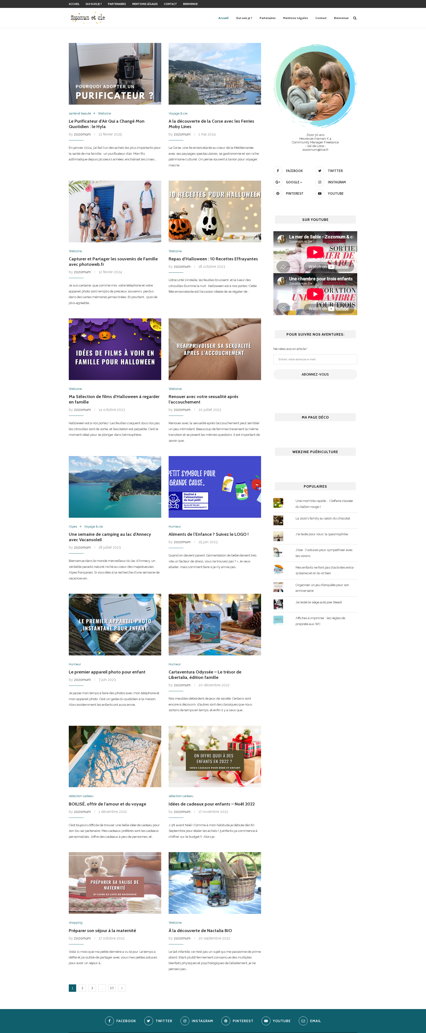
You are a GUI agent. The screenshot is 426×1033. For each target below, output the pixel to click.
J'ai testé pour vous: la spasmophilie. (322, 534)
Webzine (104, 113)
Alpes (73, 526)
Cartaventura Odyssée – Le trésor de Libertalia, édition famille (205, 674)
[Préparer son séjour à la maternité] (115, 883)
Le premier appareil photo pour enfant (107, 672)
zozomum (82, 134)
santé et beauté (80, 113)
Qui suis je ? (94, 4)
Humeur (175, 526)
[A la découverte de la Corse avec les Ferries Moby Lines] (215, 74)
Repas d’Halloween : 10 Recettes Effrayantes (213, 259)
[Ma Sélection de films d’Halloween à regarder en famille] (115, 349)
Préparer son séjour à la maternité (102, 930)
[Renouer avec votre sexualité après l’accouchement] (215, 349)
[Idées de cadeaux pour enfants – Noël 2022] (215, 756)
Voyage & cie (178, 113)
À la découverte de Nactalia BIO (200, 930)
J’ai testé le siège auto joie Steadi (319, 602)
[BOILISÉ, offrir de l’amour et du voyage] (115, 756)
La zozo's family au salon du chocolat (323, 518)
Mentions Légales (145, 4)
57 (112, 988)
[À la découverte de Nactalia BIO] (215, 883)
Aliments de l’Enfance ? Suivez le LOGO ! (209, 534)
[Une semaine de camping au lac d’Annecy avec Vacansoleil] (115, 487)
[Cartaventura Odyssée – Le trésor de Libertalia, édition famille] (215, 624)
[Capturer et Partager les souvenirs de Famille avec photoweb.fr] (115, 211)
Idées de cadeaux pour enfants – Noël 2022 (212, 804)
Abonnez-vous (315, 374)
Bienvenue (190, 4)
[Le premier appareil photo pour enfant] (115, 624)
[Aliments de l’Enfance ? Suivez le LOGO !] (215, 487)
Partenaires (117, 4)
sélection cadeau (81, 796)
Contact (170, 4)
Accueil (74, 4)
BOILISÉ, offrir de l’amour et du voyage (107, 804)
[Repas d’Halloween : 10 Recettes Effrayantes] (215, 211)
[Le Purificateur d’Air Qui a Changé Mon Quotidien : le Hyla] (115, 74)
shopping (76, 922)
